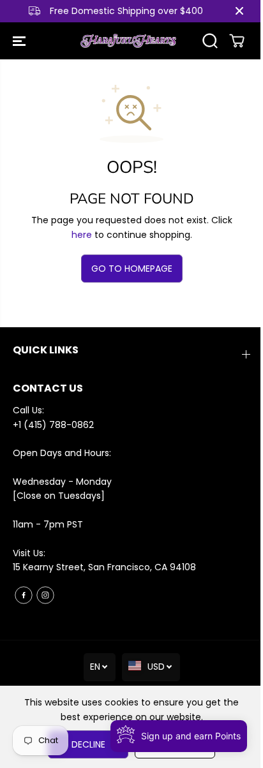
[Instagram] (45, 595)
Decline (88, 744)
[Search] (210, 40)
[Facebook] (23, 595)
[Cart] (236, 40)
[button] (20, 41)
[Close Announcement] (239, 11)
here (81, 234)
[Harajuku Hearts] (128, 41)
